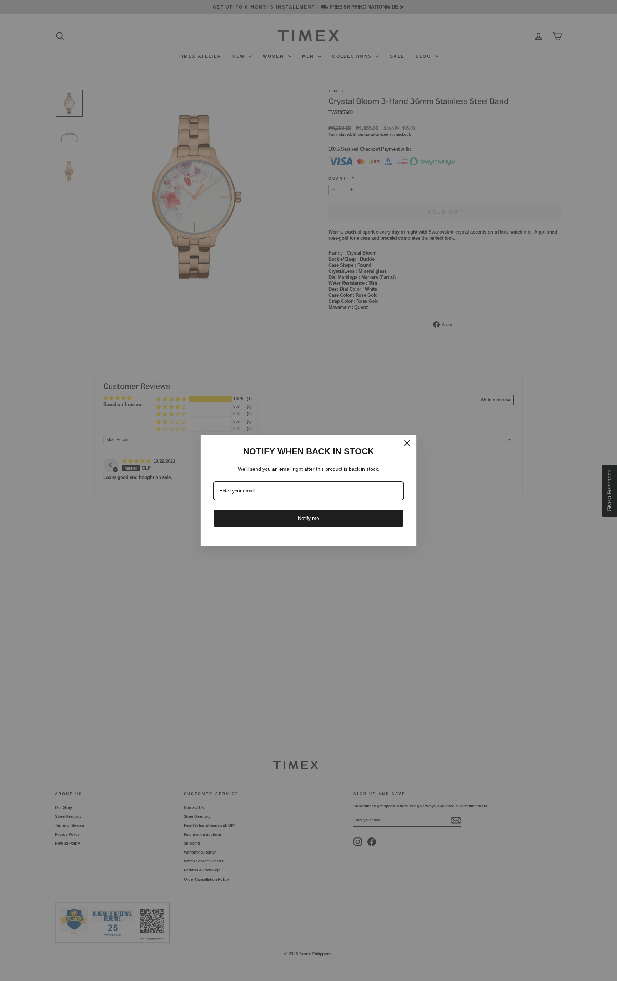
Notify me (308, 518)
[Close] (407, 443)
